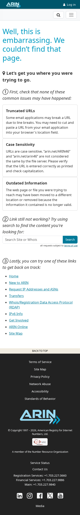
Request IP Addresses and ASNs (33, 289)
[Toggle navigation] (71, 15)
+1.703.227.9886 (53, 480)
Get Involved (19, 320)
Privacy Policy (40, 377)
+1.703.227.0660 (55, 475)
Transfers (16, 296)
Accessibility (40, 391)
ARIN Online (18, 327)
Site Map (16, 333)
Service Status (40, 463)
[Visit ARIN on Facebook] (39, 495)
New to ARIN (19, 282)
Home (13, 276)
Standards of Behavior (40, 399)
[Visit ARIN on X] (50, 495)
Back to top (40, 351)
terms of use (71, 245)
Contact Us (40, 469)
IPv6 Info (16, 314)
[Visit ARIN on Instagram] (29, 495)
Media (40, 506)
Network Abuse (40, 384)
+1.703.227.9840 (44, 484)
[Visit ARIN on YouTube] (60, 495)
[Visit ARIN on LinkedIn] (19, 495)
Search (70, 239)
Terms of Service (40, 362)
